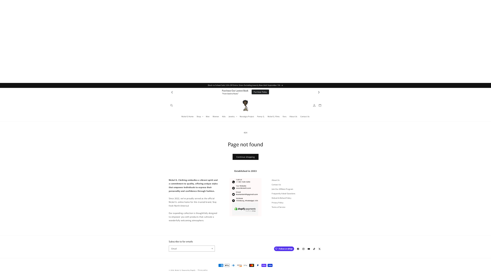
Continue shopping (245, 157)
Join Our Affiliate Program (282, 189)
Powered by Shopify (188, 270)
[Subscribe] (212, 249)
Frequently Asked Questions (283, 193)
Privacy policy (203, 270)
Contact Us (276, 184)
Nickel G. (178, 270)
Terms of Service (278, 207)
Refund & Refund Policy (281, 198)
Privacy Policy (277, 202)
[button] (171, 105)
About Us (276, 180)
